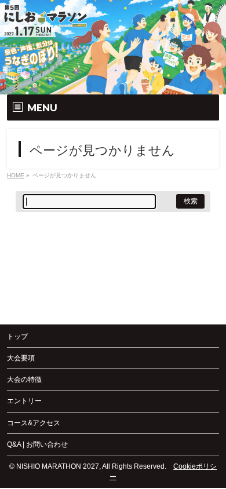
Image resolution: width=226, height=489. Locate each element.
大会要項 (21, 358)
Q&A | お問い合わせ (37, 444)
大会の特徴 (24, 379)
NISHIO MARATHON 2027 (57, 466)
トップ (17, 337)
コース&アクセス (33, 423)
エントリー (24, 401)
